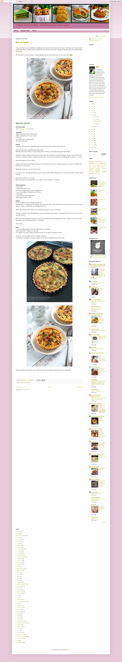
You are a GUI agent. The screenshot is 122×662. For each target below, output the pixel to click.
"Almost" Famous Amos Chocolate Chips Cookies (102, 220)
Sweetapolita (94, 517)
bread (97, 172)
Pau (102, 165)
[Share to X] (41, 380)
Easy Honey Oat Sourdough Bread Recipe (102, 358)
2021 (92, 108)
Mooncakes (20, 586)
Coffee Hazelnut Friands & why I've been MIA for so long (102, 434)
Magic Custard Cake (102, 209)
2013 (92, 142)
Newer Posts (19, 387)
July (93, 112)
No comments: (31, 380)
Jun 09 (95, 123)
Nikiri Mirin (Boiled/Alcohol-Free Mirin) (98, 301)
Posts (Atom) (26, 389)
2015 (92, 138)
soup (99, 173)
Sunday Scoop (94, 518)
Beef (18, 533)
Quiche (26, 382)
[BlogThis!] (39, 380)
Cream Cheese (103, 161)
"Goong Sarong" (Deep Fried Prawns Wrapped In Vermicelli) (102, 183)
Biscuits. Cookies (21, 535)
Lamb (105, 163)
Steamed (104, 168)
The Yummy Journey (96, 403)
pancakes (19, 593)
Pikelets (19, 599)
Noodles (99, 165)
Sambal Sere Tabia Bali (102, 468)
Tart (29, 382)
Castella (19, 547)
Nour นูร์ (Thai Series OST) (97, 283)
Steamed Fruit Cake (102, 228)
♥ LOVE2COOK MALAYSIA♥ (97, 416)
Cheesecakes (97, 161)
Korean (19, 574)
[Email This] (37, 380)
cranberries (20, 555)
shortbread (20, 626)
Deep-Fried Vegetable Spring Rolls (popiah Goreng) (102, 483)
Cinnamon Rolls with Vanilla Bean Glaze (102, 508)
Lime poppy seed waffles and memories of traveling (98, 398)
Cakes (91, 161)
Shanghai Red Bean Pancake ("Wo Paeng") (102, 370)
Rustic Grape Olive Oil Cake (98, 330)
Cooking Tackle (95, 466)
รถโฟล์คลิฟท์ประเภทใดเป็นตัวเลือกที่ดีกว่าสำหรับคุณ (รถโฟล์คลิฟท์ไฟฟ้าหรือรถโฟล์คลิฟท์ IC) (98, 383)
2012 (92, 145)
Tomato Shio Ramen (96, 391)
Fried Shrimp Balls (101, 190)
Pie (24, 382)
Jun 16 (95, 119)
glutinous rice (20, 568)
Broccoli (21, 382)
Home (16, 31)
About (34, 31)
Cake (18, 543)
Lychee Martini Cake (102, 456)
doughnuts (20, 564)
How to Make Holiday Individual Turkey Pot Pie (102, 445)
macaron (19, 582)
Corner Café (94, 281)
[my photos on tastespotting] (98, 257)
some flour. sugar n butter (97, 454)
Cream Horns (101, 199)
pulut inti (19, 609)
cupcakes (19, 558)
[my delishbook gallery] (97, 255)
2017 (92, 134)
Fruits (96, 163)
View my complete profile (95, 97)
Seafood (98, 168)
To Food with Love (95, 367)
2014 (92, 140)
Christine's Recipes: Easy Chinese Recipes (97, 314)
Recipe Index (25, 31)
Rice (98, 166)
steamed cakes (21, 634)
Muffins (19, 588)
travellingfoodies (95, 497)
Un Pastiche (94, 379)
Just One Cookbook (96, 299)
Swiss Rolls (104, 170)
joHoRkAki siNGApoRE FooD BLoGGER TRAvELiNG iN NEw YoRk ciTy (98, 266)
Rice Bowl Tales (95, 334)
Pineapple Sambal (22, 601)
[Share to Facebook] (43, 380)
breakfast (19, 539)
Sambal (19, 619)
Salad (18, 617)
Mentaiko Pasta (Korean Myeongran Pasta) (96, 308)
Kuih (102, 163)
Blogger (68, 649)
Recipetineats (23, 128)
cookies (91, 173)
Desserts (91, 163)
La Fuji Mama (94, 389)
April (93, 126)
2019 (92, 129)
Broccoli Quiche (22, 42)
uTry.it (92, 441)
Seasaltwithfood (95, 479)
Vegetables (91, 172)
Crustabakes (94, 492)
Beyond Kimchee (95, 306)
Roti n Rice (93, 347)
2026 (92, 104)
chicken (104, 172)
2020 (92, 110)
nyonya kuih (20, 591)
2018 (92, 131)
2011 (92, 147)
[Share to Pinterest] (44, 380)
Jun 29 (95, 116)
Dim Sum (19, 562)
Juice (99, 163)
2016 (92, 136)
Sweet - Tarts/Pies (95, 170)
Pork (105, 165)
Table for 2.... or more (96, 429)
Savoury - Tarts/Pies (22, 623)
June (93, 114)
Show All (104, 522)
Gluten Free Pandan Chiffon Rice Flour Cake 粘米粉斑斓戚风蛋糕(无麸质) (102, 408)
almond (19, 531)
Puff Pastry (92, 166)
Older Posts (80, 387)
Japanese (19, 570)
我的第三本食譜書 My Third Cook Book (102, 337)
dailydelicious (94, 287)
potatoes (95, 173)
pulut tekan (20, 611)
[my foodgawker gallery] (98, 254)
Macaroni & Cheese (96, 493)
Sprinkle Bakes (95, 329)
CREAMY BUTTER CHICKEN (101, 419)
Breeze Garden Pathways (97, 348)
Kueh (18, 576)
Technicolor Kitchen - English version (96, 395)
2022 (92, 106)
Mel (22, 380)
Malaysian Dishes (92, 165)
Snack (18, 628)
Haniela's (93, 504)
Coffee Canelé (100, 289)
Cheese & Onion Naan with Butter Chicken (98, 499)
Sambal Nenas (21, 621)
